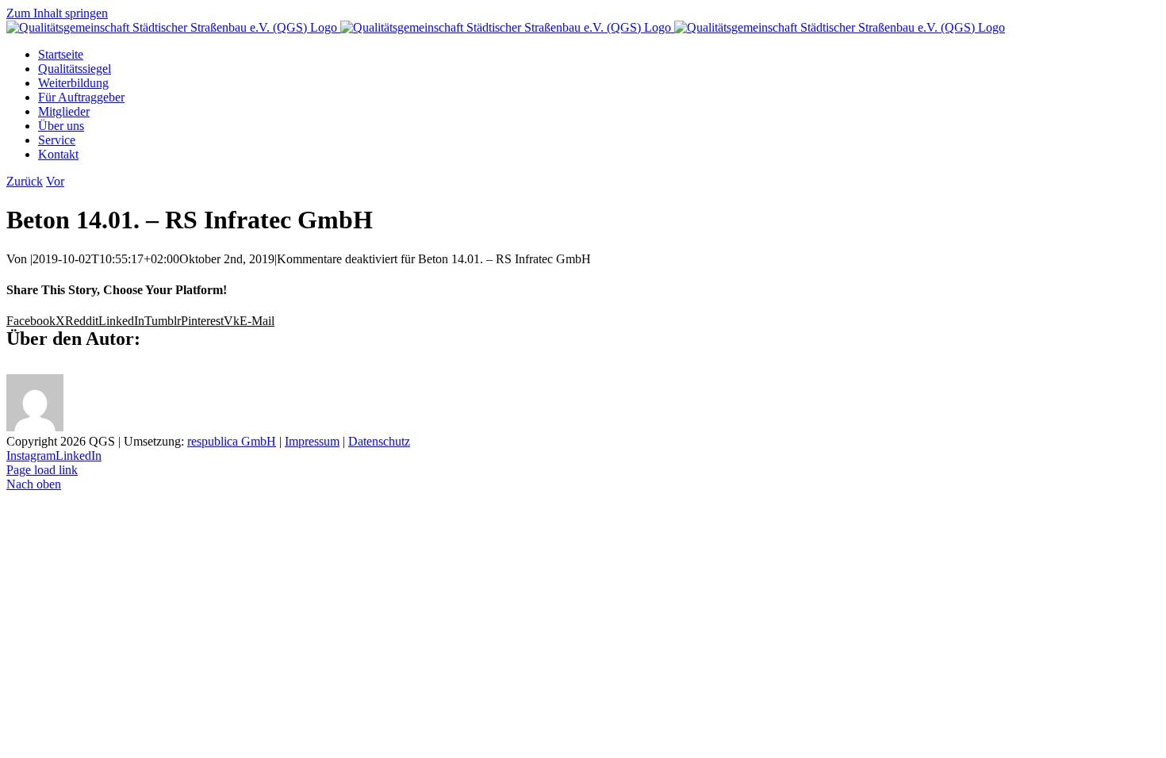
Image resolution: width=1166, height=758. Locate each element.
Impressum (312, 441)
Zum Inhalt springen (57, 13)
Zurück (24, 181)
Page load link (42, 470)
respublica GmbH (231, 441)
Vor (55, 181)
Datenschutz (379, 441)
